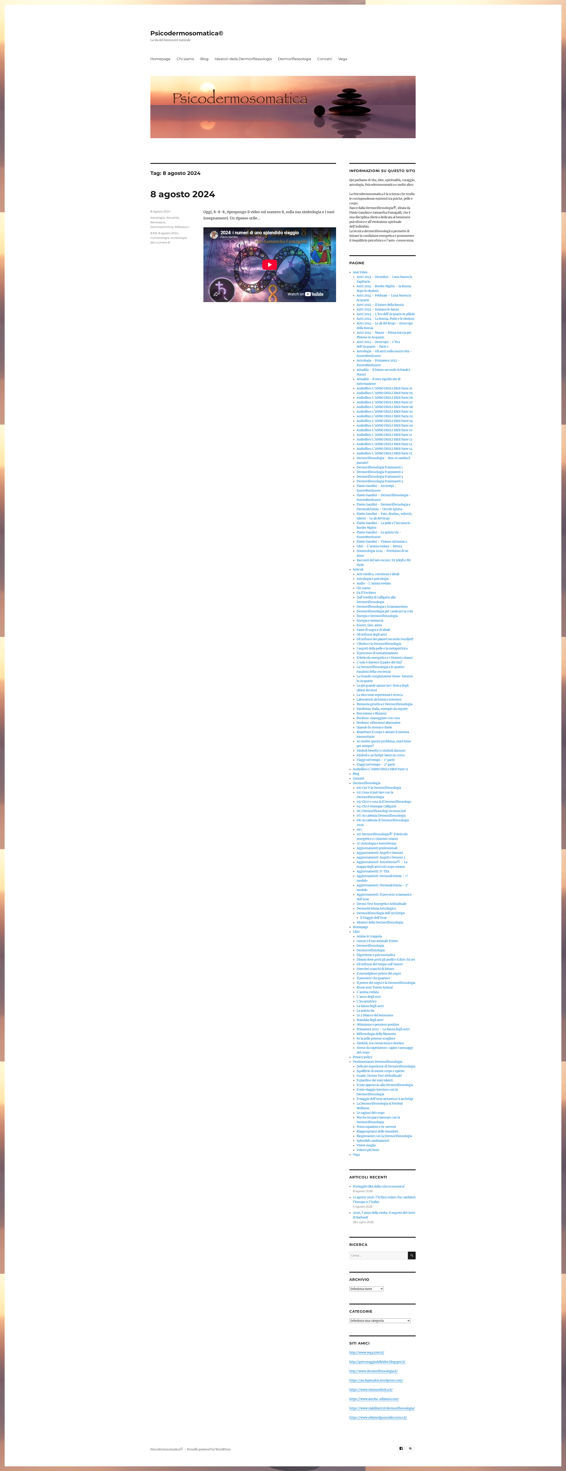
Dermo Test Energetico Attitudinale (381, 904)
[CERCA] (412, 1255)
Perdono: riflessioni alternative (378, 723)
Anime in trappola (369, 936)
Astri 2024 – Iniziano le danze (378, 309)
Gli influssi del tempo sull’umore (380, 964)
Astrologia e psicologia (372, 579)
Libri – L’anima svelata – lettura (379, 546)
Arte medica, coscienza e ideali (378, 574)
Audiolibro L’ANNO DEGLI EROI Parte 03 (385, 416)
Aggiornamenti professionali (377, 848)
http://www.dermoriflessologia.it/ (373, 1371)
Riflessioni (182, 227)
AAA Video (360, 272)
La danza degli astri (370, 1006)
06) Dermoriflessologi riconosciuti (381, 811)
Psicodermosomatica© (186, 33)
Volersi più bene (368, 1150)
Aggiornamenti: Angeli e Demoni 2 (381, 857)
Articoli (358, 569)
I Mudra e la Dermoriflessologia (379, 644)
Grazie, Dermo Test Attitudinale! (379, 1076)
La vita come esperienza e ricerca (380, 695)
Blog (204, 59)
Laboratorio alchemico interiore (379, 699)
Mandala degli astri (370, 1020)
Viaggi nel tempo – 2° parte (376, 764)
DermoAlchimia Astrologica (376, 908)
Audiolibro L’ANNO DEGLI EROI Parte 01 (384, 388)
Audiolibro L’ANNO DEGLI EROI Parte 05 (385, 393)
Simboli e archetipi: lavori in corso (381, 755)
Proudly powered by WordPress (209, 1449)
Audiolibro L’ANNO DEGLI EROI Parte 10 (384, 430)
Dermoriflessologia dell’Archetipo (381, 913)
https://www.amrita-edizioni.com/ (374, 1399)
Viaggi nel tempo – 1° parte (376, 760)
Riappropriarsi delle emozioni (377, 1131)
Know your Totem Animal (375, 987)
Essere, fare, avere (369, 625)
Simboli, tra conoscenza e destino (380, 1043)
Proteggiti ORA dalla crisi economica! (379, 1186)
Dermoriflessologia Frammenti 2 (380, 472)
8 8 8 (153, 233)
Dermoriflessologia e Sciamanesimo (382, 607)
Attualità (172, 217)
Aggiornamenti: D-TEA (373, 871)
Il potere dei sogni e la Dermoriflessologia (386, 983)
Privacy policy (362, 1057)
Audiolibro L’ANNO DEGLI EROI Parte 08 (385, 407)
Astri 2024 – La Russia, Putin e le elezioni (385, 319)
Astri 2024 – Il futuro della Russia (380, 305)
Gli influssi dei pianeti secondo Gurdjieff (385, 639)
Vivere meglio (366, 1145)
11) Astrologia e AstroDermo (376, 843)
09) (359, 829)
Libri (356, 932)
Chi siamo (185, 59)
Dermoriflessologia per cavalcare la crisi (385, 611)
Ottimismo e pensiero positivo (378, 1025)
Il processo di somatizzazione (377, 653)
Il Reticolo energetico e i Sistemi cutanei (385, 658)
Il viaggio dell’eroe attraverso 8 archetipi (385, 1099)
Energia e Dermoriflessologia (377, 616)
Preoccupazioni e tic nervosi (376, 1127)
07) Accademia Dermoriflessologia (381, 816)
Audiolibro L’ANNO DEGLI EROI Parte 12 (384, 439)
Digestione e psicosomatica (376, 955)
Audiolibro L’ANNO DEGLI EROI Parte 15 (384, 453)
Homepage (160, 59)
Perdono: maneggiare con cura (378, 718)
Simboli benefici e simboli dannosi (381, 751)
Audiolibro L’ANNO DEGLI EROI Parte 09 (385, 425)
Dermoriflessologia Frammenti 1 (380, 467)
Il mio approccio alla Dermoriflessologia (385, 1085)
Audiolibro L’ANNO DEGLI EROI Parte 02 (385, 412)
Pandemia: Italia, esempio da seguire (382, 709)
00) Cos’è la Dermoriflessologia (379, 788)
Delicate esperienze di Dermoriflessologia (386, 1066)
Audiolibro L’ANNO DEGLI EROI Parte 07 (385, 402)
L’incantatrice (367, 1001)
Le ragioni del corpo (370, 1113)
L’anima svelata (368, 992)
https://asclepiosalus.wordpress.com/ (376, 1380)
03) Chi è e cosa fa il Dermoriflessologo (384, 802)
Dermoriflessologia (294, 59)
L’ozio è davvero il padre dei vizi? (379, 662)
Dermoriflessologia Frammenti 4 (380, 481)
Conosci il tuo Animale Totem (377, 941)
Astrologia (157, 217)
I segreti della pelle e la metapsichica (382, 648)
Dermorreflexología (371, 950)
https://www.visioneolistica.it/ (371, 1390)
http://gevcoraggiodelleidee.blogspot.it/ (377, 1362)
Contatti (324, 59)
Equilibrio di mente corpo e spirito (380, 1071)
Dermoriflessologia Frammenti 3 (380, 477)
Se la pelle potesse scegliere (376, 1038)
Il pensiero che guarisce (373, 978)
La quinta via (365, 1011)
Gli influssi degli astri (372, 634)
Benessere (157, 222)
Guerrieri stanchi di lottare (375, 969)
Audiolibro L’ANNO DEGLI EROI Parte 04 (385, 421)
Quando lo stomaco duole (374, 727)
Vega (342, 59)
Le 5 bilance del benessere (375, 1015)
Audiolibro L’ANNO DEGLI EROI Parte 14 (384, 449)
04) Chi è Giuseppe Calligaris (376, 806)
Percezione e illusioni (371, 713)
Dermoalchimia (161, 227)
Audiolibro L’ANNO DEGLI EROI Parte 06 (385, 398)
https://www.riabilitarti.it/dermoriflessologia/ (382, 1408)
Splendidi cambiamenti (373, 1141)
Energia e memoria (370, 620)
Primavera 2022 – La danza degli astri (383, 1029)
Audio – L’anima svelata (374, 583)
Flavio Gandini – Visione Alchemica (382, 542)
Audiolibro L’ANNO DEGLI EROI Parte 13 (384, 444)
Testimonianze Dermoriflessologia (377, 1062)
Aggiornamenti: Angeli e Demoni (380, 853)
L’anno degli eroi (369, 997)
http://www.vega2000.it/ (366, 1352)
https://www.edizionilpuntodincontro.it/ (378, 1417)
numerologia (159, 237)
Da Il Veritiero (366, 593)
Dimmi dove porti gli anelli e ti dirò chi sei (386, 960)
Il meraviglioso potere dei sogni (379, 973)
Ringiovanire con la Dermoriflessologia (384, 1136)
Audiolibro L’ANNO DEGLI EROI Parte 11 (384, 435)
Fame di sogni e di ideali (373, 630)
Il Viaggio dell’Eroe (373, 918)
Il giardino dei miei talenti (375, 1080)
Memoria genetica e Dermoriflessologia (384, 704)
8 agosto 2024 (182, 194)
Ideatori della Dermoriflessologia (243, 59)
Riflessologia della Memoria (376, 1034)
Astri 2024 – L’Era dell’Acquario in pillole (386, 314)
